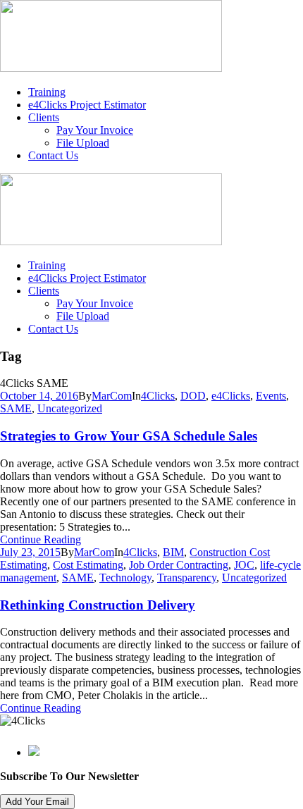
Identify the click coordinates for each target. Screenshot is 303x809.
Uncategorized (69, 408)
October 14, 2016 (39, 396)
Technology (125, 577)
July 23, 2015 (30, 552)
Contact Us (53, 155)
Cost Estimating (88, 565)
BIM (173, 552)
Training (47, 92)
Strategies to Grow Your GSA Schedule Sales (128, 435)
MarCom (112, 396)
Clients (43, 117)
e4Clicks (230, 396)
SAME (16, 408)
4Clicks (158, 396)
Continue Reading (40, 539)
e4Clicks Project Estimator (87, 105)
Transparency (186, 577)
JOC (244, 565)
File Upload (82, 143)
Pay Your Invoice (94, 130)
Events (271, 396)
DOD (193, 396)
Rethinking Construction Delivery (97, 605)
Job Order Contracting (178, 565)
